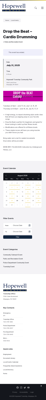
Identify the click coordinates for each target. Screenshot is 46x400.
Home (7, 20)
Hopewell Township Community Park (19, 79)
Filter (17, 237)
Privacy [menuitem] (14, 392)
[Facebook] (17, 387)
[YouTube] (28, 387)
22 (38, 196)
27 (12, 183)
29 (38, 200)
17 (12, 196)
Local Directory (8, 369)
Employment (7, 354)
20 (28, 196)
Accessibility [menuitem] (24, 392)
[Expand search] (35, 8)
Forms (5, 373)
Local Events (15, 20)
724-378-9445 (8, 334)
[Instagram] (21, 387)
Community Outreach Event (12, 255)
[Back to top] (41, 386)
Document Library (9, 358)
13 (27, 192)
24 (12, 200)
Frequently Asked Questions (12, 366)
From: (7, 225)
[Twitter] (25, 387)
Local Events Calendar (10, 362)
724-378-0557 (8, 328)
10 (12, 192)
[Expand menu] (42, 8)
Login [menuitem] (32, 392)
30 (28, 183)
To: (6, 231)
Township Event (8, 266)
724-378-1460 (8, 322)
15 (38, 192)
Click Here (6, 341)
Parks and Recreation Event (14, 42)
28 (17, 183)
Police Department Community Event (16, 263)
